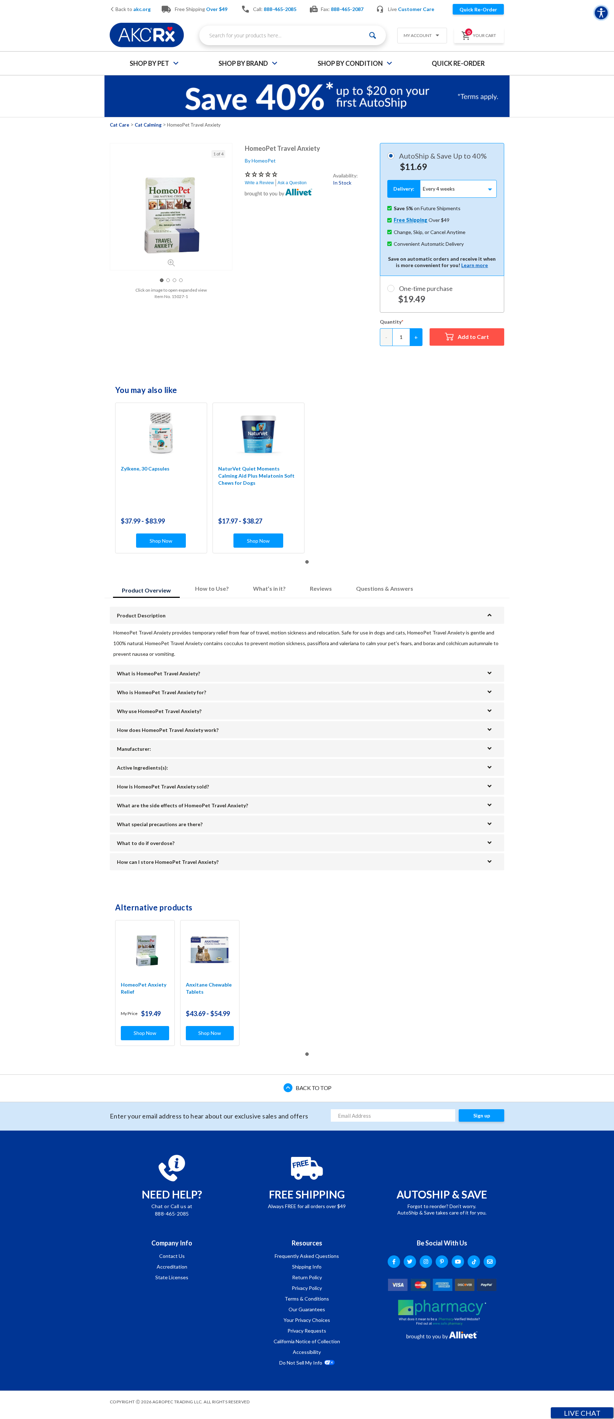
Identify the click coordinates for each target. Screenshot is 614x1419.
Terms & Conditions (307, 1299)
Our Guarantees (307, 1309)
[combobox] (292, 35)
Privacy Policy (307, 1288)
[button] (419, 36)
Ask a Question (292, 182)
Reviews (321, 588)
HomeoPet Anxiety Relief (143, 988)
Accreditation (172, 1267)
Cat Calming (148, 125)
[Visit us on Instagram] (426, 1261)
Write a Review (259, 182)
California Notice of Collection (307, 1341)
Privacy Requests (306, 1331)
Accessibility (307, 1352)
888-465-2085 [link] (280, 9)
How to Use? (212, 588)
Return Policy (307, 1277)
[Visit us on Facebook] (394, 1261)
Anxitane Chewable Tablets (209, 988)
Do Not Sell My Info (300, 1363)
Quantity (391, 322)
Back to (132, 9)
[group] (171, 214)
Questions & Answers (384, 588)
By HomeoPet (260, 161)
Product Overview (146, 590)
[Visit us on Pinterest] (442, 1261)
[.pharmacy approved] (442, 1312)
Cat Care (119, 125)
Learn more (474, 265)
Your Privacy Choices (307, 1320)
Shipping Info (307, 1267)
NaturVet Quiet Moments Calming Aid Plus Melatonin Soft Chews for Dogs (256, 476)
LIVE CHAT (582, 1413)
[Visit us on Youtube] (458, 1261)
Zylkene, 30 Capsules (145, 469)
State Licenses (171, 1277)
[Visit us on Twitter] (410, 1261)
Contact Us (172, 1256)
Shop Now (161, 541)
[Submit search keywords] (372, 35)
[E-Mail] (490, 1261)
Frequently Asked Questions (307, 1256)
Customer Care (416, 9)
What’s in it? (269, 588)
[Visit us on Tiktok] (474, 1261)
